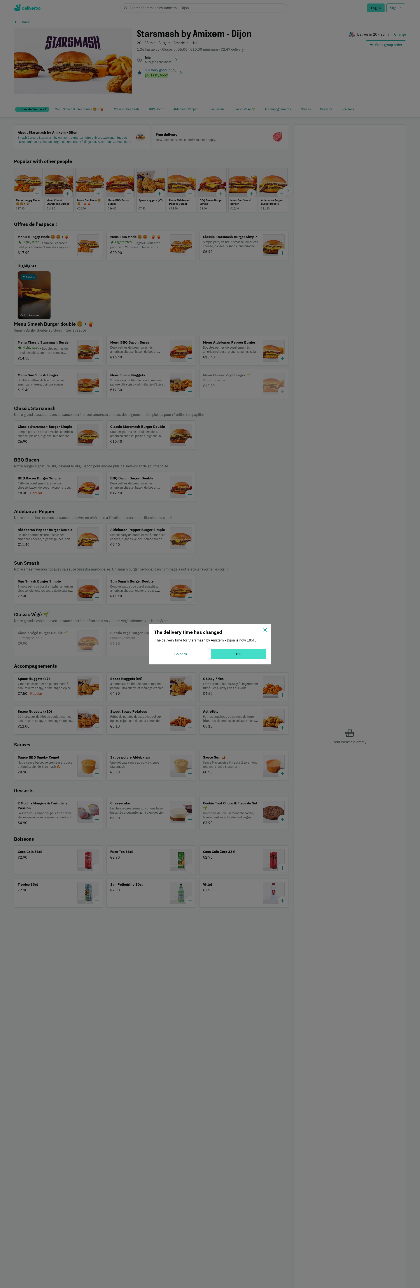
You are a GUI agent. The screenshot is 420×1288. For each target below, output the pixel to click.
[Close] (265, 630)
